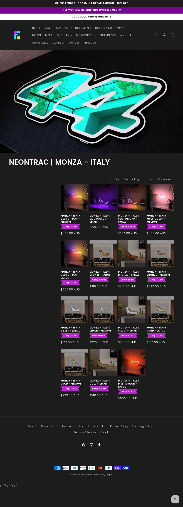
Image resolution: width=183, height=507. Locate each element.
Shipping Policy (142, 426)
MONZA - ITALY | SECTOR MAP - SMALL (128, 219)
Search (32, 426)
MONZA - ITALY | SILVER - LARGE (71, 329)
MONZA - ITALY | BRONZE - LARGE (100, 273)
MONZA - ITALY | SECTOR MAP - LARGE (71, 275)
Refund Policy (119, 426)
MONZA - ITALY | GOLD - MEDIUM (71, 382)
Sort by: (115, 179)
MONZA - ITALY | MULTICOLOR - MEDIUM (157, 219)
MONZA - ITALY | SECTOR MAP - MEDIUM (71, 219)
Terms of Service (85, 432)
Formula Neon (85, 474)
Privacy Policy (97, 426)
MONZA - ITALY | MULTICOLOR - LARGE (128, 383)
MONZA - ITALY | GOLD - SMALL (100, 382)
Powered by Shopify (103, 474)
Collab (104, 432)
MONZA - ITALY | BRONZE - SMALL (128, 273)
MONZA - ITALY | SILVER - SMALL (128, 329)
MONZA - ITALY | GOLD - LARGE (157, 329)
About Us (47, 426)
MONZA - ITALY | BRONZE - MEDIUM (158, 273)
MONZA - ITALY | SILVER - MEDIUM (100, 329)
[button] (62, 27)
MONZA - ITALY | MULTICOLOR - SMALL (100, 219)
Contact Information (70, 426)
